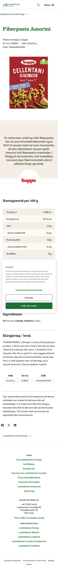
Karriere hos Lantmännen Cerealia (29, 473)
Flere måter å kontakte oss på (29, 517)
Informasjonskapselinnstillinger (29, 290)
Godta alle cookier (29, 306)
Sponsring (29, 490)
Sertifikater (29, 464)
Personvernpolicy (29, 561)
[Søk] (38, 5)
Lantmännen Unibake (29, 545)
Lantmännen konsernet (29, 486)
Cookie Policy (41, 561)
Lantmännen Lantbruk (29, 536)
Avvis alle (29, 298)
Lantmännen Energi (29, 527)
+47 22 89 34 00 (29, 504)
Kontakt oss (29, 468)
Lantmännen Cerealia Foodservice (29, 541)
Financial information (29, 482)
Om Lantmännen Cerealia (29, 459)
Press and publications (29, 477)
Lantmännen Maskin (29, 532)
